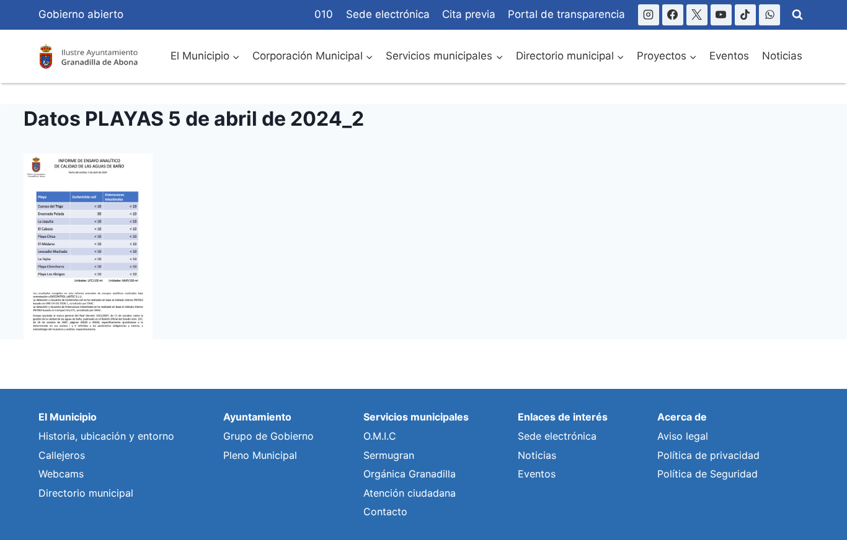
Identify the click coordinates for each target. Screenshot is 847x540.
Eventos (729, 56)
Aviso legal (682, 436)
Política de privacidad (708, 455)
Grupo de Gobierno (268, 436)
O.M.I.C (379, 436)
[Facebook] (672, 14)
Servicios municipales (416, 417)
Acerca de (682, 417)
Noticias (782, 56)
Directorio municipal (85, 493)
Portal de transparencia (566, 14)
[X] (696, 14)
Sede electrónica (388, 14)
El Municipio (67, 417)
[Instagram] (648, 14)
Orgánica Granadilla (409, 474)
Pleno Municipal (260, 455)
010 (323, 14)
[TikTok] (745, 14)
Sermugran (388, 455)
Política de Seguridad (707, 474)
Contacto (385, 511)
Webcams (61, 474)
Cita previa (468, 14)
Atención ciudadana (409, 493)
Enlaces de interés (563, 417)
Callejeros (61, 455)
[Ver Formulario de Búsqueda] (797, 15)
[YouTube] (721, 14)
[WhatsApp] (769, 14)
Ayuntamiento (257, 417)
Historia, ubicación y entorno (106, 436)
